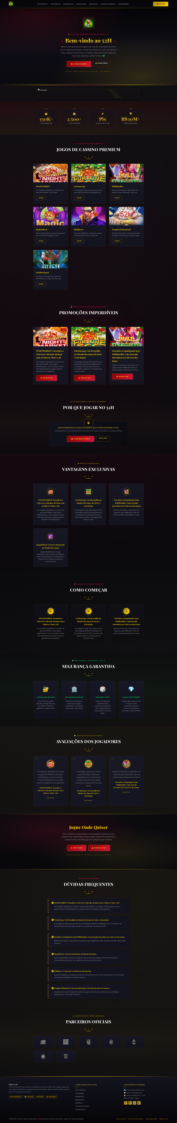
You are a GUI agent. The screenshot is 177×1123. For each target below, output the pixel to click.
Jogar (41, 198)
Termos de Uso (121, 1119)
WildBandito (68, 4)
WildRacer (93, 4)
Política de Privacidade (135, 1119)
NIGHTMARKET (42, 4)
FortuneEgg (55, 4)
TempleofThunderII (108, 4)
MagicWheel (81, 4)
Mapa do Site (163, 1119)
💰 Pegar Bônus (101, 63)
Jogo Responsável (151, 1119)
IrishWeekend (123, 4)
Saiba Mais (103, 438)
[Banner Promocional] (88, 93)
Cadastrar (160, 4)
